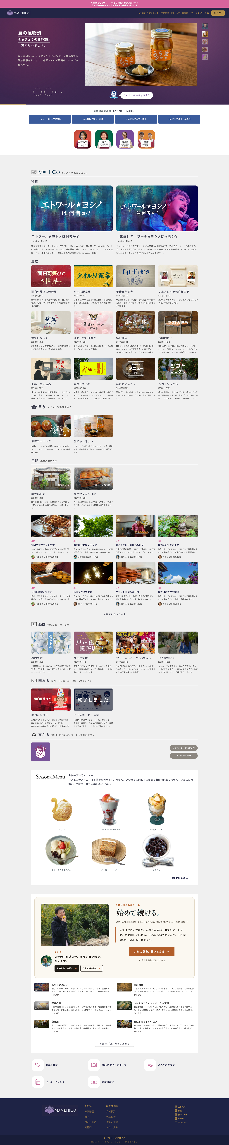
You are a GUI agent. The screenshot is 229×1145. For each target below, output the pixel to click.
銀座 (173, 13)
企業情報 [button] (114, 1106)
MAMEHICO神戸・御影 (136, 119)
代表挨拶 (111, 1116)
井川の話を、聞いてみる (151, 951)
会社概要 (111, 1111)
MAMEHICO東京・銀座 (93, 119)
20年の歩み (112, 1127)
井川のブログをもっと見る (114, 1043)
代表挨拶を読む (92, 968)
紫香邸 (185, 13)
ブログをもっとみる (114, 614)
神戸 (178, 13)
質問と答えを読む (67, 968)
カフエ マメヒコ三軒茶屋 (49, 119)
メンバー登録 (202, 13)
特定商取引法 (131, 1142)
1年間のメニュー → (183, 878)
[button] (205, 26)
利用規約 (95, 1142)
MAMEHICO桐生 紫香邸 (179, 119)
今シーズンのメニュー (80, 775)
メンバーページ (184, 755)
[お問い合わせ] (192, 13)
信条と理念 (112, 1122)
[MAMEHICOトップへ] (17, 13)
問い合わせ (182, 1122)
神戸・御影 (90, 1122)
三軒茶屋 (165, 13)
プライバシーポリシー (112, 1142)
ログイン (218, 13)
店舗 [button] (89, 1106)
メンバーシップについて (184, 747)
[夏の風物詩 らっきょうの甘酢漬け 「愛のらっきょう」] (141, 54)
